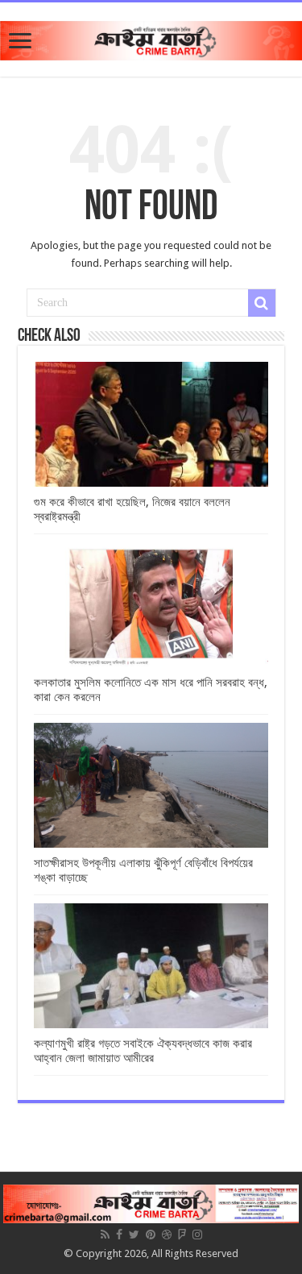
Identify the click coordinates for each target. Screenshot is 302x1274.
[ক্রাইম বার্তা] (151, 38)
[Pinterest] (150, 1234)
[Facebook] (119, 1234)
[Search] (261, 303)
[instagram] (197, 1234)
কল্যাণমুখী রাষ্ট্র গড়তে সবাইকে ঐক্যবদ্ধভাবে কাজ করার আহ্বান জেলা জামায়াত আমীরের (143, 1050)
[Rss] (105, 1234)
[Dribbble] (166, 1234)
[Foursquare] (182, 1234)
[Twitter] (134, 1234)
